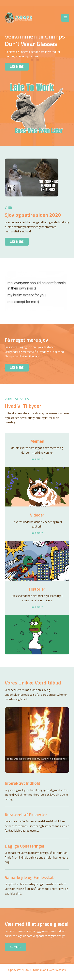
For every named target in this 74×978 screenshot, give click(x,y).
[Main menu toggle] (65, 18)
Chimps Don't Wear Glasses (43, 18)
